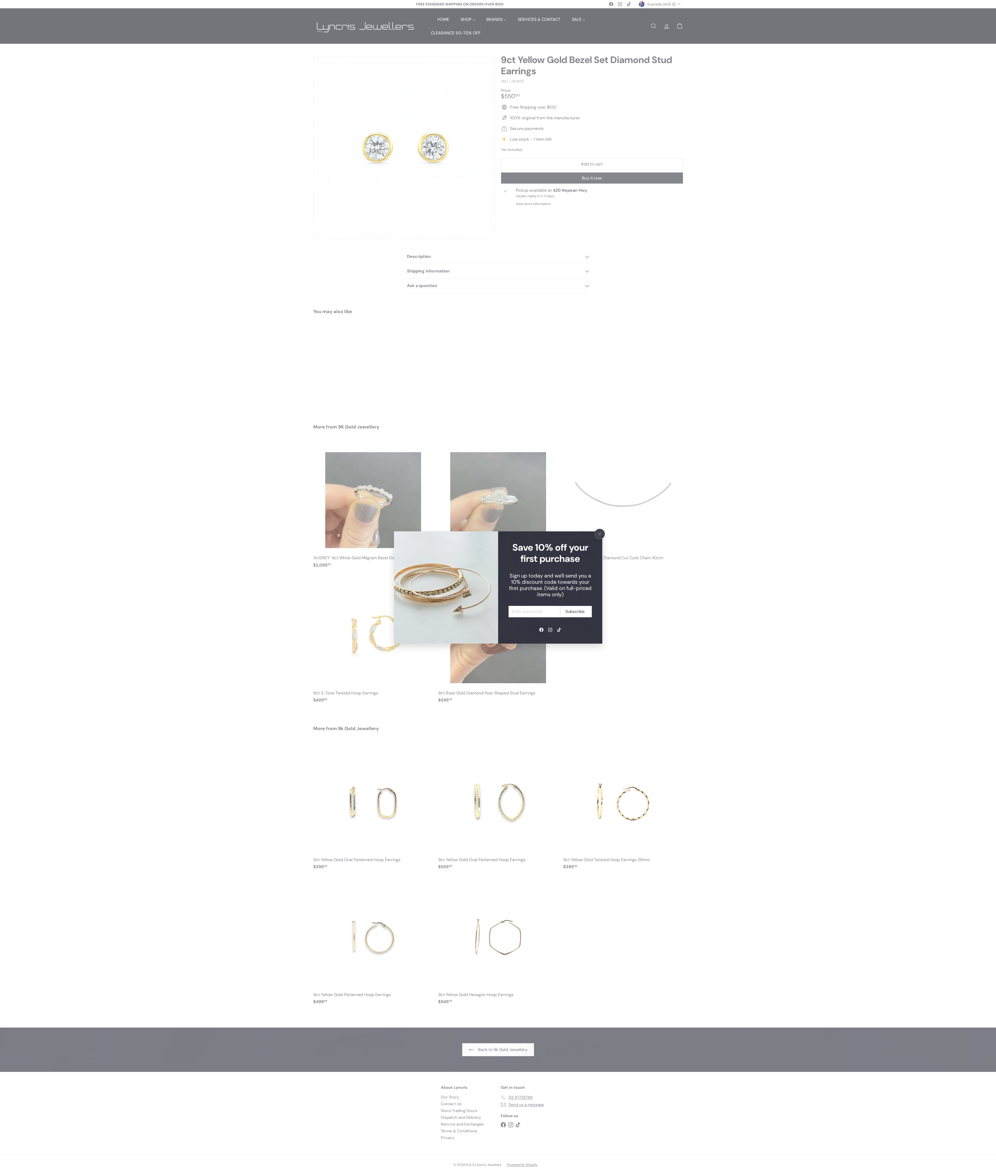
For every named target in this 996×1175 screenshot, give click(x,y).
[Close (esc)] (599, 534)
